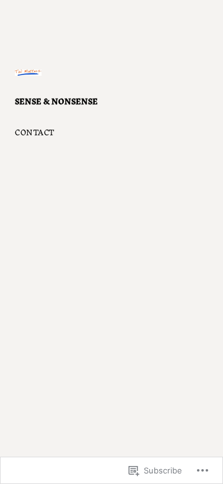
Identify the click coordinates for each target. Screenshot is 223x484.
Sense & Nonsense (56, 100)
